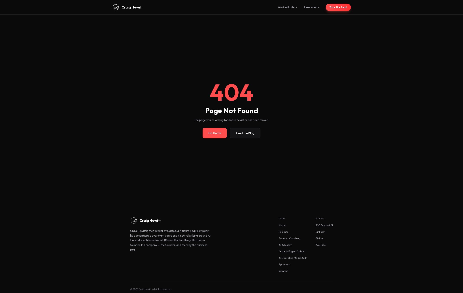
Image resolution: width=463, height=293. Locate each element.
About (282, 225)
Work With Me (286, 7)
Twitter (320, 238)
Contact (283, 271)
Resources (310, 7)
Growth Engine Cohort (292, 251)
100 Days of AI (324, 225)
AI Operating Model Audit (293, 258)
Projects (283, 231)
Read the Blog (245, 133)
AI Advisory (285, 245)
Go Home (214, 133)
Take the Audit (338, 7)
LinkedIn (320, 231)
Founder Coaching (289, 238)
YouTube (321, 245)
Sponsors (284, 264)
